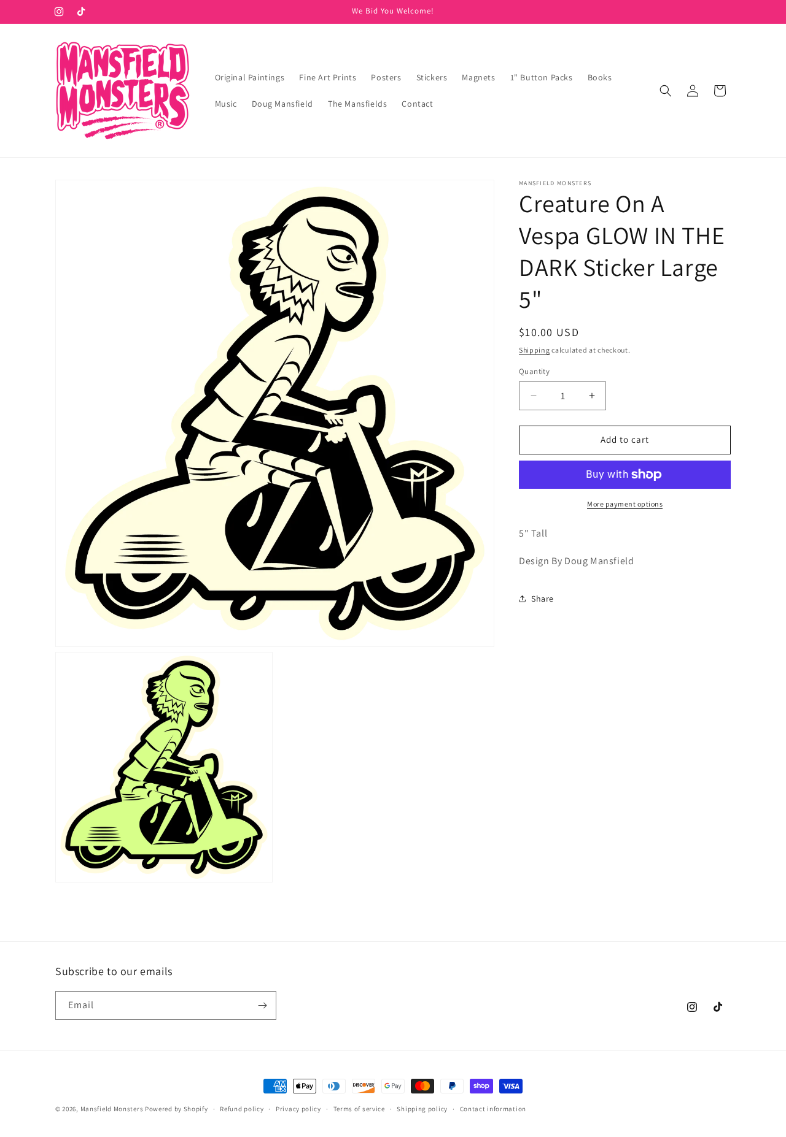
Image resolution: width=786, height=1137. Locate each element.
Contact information (493, 1108)
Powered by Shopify (176, 1108)
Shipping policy (422, 1108)
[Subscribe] (262, 1005)
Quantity (534, 371)
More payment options (625, 503)
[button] (665, 90)
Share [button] (542, 598)
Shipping (534, 349)
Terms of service (359, 1108)
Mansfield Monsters (112, 1108)
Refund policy (241, 1108)
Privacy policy (298, 1108)
